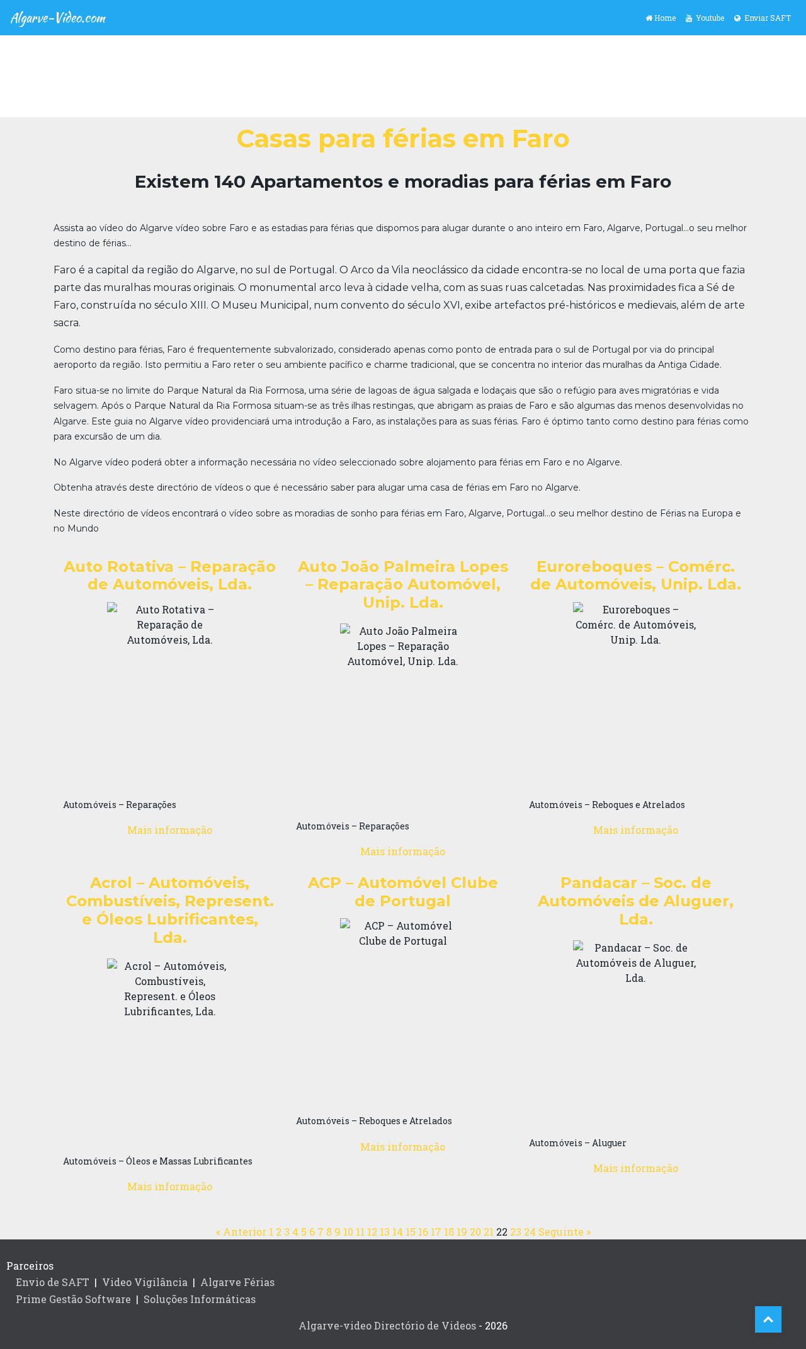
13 (385, 1231)
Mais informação (169, 829)
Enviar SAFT (766, 18)
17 (436, 1231)
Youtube (708, 18)
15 (411, 1231)
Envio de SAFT (52, 1282)
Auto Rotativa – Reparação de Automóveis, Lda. (170, 575)
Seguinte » (564, 1231)
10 (348, 1231)
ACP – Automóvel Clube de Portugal (403, 892)
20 (475, 1231)
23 (515, 1231)
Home (664, 18)
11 (360, 1231)
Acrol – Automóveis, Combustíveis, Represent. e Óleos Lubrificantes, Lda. (170, 910)
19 (462, 1231)
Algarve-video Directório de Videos (387, 1325)
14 (397, 1231)
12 (372, 1231)
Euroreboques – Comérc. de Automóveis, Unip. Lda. (635, 575)
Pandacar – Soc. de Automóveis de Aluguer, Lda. (636, 901)
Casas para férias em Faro (403, 138)
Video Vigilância (145, 1282)
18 (449, 1231)
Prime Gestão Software (73, 1299)
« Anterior (241, 1231)
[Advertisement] (403, 76)
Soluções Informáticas (200, 1299)
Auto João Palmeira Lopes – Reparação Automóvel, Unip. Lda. (403, 584)
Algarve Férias (237, 1282)
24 (530, 1231)
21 (489, 1231)
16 (423, 1231)
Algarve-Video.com (57, 17)
